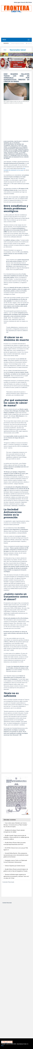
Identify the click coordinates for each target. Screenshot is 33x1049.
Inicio (4, 40)
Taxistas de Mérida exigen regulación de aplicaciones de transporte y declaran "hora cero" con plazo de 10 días (16, 876)
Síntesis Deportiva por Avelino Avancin (15, 865)
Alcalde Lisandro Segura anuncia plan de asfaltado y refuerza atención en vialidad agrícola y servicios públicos (16, 837)
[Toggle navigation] (29, 39)
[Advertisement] (16, 25)
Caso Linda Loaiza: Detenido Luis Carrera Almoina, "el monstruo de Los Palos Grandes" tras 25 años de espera (15, 824)
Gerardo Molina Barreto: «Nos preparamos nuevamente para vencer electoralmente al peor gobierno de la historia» (16, 855)
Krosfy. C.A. (26, 1044)
